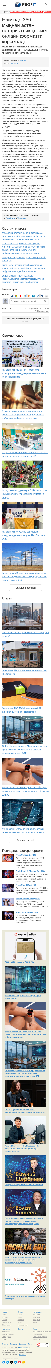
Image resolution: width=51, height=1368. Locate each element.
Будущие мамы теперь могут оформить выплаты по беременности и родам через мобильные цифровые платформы (23, 415)
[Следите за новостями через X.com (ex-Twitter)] (11, 1362)
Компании (6, 1329)
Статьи (20, 1312)
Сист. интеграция (8, 1334)
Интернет (5, 1317)
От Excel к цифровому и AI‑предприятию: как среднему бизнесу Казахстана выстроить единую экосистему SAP (24, 749)
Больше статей (25, 840)
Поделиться (43, 311)
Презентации (37, 1334)
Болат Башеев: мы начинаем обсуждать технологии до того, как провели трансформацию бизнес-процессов (24, 1221)
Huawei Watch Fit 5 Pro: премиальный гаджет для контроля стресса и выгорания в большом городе (25, 791)
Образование (6, 1325)
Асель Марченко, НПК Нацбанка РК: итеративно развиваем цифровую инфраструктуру (22, 1148)
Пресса (20, 1329)
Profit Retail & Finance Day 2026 (30, 871)
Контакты (22, 1344)
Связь (4, 1314)
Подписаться (34, 308)
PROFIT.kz (22, 1354)
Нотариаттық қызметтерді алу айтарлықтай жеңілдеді (24, 259)
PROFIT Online (23, 1347)
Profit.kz (23, 60)
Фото (35, 1329)
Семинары (36, 1317)
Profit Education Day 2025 (28, 898)
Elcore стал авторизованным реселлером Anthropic (25, 1297)
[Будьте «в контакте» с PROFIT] (15, 1362)
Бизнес (4, 1319)
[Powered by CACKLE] (45, 289)
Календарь (37, 1312)
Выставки (36, 1314)
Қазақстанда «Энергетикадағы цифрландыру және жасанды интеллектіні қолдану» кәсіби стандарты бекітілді (24, 576)
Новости (5, 1312)
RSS (47, 308)
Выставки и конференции (42, 1331)
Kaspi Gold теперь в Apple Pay (19, 961)
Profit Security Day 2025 (27, 912)
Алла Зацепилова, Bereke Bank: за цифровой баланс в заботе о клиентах (25, 1110)
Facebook (10, 218)
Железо (4, 1322)
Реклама (13, 1344)
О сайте (5, 1344)
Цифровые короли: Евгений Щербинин (24, 1184)
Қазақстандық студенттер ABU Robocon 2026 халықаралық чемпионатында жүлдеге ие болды (24, 494)
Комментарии (9, 289)
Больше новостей (26, 587)
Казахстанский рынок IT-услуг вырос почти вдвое (23, 996)
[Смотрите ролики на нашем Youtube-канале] (19, 1362)
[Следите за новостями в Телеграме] (7, 1362)
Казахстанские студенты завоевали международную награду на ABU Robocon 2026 (23, 535)
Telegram (21, 218)
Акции (35, 1322)
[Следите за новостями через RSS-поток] (23, 1362)
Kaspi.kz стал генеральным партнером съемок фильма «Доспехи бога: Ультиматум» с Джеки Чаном (23, 1260)
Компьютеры (6, 1331)
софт (11, 1322)
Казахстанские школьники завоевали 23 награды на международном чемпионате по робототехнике (24, 373)
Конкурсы (36, 1319)
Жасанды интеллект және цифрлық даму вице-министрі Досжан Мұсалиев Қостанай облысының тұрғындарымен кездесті (23, 236)
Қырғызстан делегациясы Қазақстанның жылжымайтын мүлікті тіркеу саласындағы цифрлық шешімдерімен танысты (23, 268)
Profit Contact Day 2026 (27, 854)
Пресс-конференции (40, 1336)
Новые (5, 308)
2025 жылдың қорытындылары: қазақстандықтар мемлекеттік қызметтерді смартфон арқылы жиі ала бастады (23, 279)
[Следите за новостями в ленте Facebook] (3, 1362)
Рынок (20, 1317)
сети (9, 1336)
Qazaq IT (14, 63)
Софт (4, 1339)
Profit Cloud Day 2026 (26, 884)
